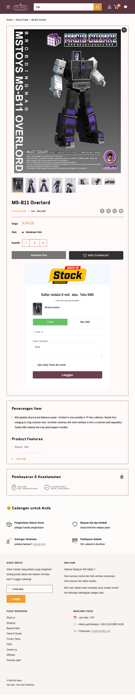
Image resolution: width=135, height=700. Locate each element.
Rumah (10, 19)
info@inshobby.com (100, 631)
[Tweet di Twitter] (114, 210)
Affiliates (11, 655)
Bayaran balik (13, 628)
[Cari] (98, 7)
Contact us (12, 649)
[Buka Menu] (8, 7)
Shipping (11, 623)
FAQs (9, 644)
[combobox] (64, 7)
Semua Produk (22, 19)
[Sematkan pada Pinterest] (108, 210)
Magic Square (19, 211)
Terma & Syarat (14, 633)
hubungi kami (39, 544)
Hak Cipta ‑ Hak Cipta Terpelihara (20, 684)
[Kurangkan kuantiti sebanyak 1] (25, 242)
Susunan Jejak (14, 660)
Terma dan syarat (57, 364)
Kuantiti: (16, 243)
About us (11, 617)
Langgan (16, 599)
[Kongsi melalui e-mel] (121, 210)
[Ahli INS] (109, 7)
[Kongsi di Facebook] (102, 210)
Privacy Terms (14, 639)
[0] (116, 7)
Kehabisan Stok (39, 255)
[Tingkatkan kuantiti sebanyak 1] (43, 242)
